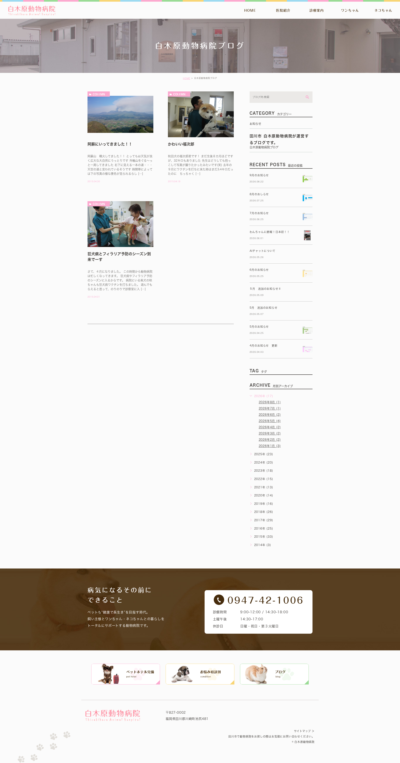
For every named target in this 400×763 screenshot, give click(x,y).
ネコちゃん (383, 10)
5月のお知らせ (259, 326)
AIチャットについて (262, 250)
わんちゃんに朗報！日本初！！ (270, 232)
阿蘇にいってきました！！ (110, 144)
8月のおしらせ (259, 194)
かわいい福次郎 (181, 144)
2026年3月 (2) (270, 433)
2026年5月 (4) (270, 421)
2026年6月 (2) (270, 414)
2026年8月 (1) (270, 402)
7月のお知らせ (259, 213)
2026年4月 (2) (270, 427)
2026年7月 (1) (270, 408)
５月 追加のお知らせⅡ (265, 288)
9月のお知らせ (259, 175)
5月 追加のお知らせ (264, 307)
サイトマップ (302, 731)
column (99, 94)
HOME (250, 10)
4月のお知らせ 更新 (264, 345)
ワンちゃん (350, 10)
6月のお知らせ (259, 269)
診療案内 (316, 10)
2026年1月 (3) (270, 446)
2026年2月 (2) (270, 439)
